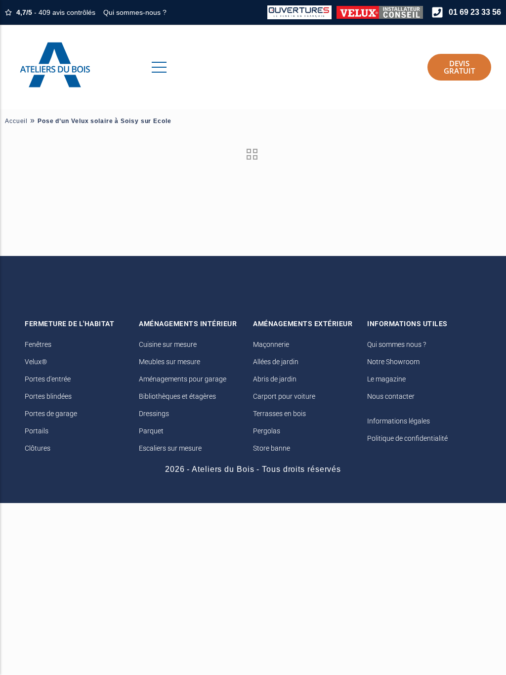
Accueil (16, 121)
